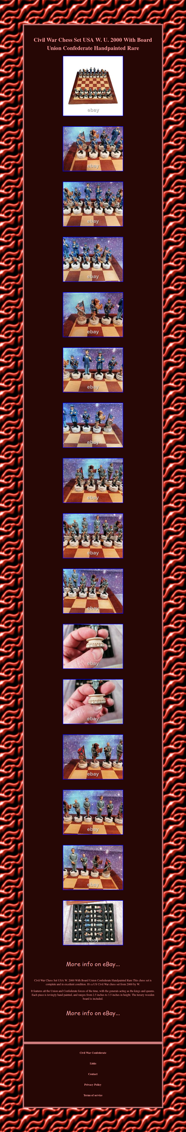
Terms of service (93, 1095)
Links (93, 1063)
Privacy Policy (92, 1085)
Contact (93, 1074)
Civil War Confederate (93, 1053)
